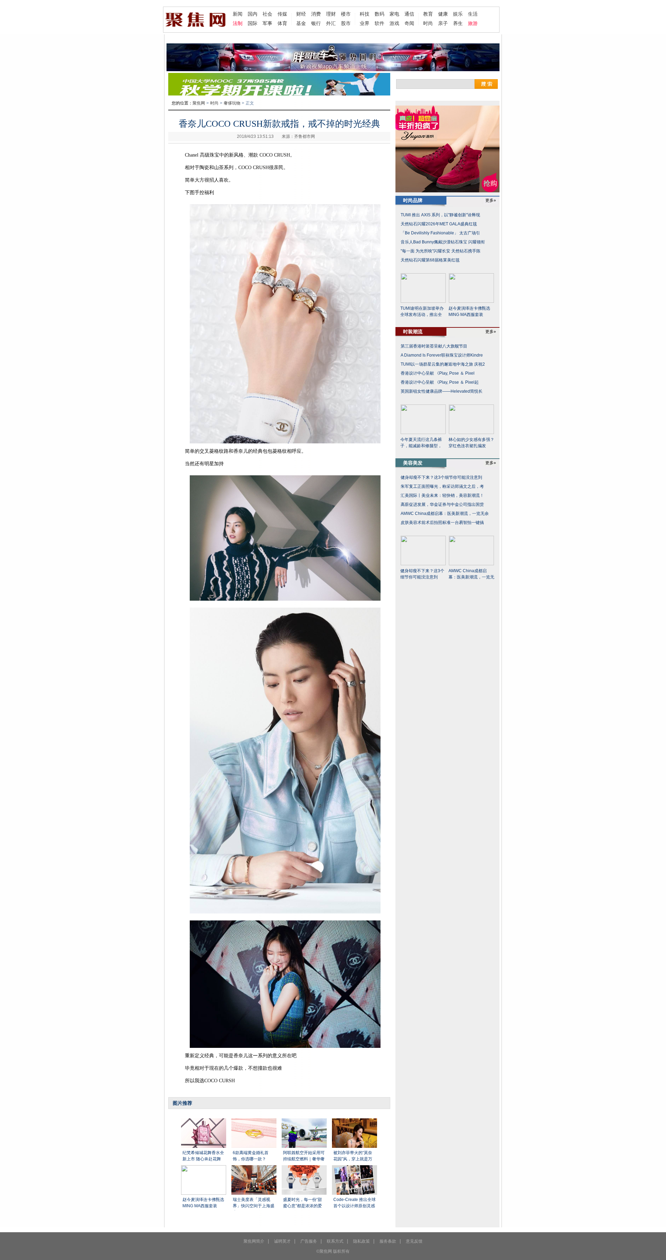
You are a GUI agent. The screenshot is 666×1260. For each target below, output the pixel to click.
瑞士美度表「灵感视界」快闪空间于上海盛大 (253, 1203)
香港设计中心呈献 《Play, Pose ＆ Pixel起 (440, 382)
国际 (252, 23)
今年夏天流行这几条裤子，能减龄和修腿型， (421, 442)
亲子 (443, 23)
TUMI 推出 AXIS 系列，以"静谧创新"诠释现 (440, 214)
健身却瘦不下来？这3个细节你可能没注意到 (441, 477)
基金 (301, 23)
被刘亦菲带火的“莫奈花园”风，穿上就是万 (352, 1155)
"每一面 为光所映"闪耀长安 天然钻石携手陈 (440, 251)
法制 (237, 23)
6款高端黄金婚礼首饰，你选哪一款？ (250, 1155)
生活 (473, 14)
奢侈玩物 (232, 103)
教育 (428, 14)
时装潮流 (412, 331)
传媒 (282, 14)
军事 (267, 23)
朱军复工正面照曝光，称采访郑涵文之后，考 (442, 486)
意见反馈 (414, 1241)
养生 (458, 23)
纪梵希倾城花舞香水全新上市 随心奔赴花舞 (203, 1155)
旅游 (473, 23)
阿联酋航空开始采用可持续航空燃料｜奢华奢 (304, 1155)
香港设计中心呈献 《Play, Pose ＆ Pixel (438, 373)
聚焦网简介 (254, 1241)
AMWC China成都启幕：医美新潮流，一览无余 (445, 513)
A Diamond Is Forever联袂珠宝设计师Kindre (442, 355)
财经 (301, 14)
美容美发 (412, 463)
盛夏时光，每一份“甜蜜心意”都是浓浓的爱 (302, 1202)
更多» (490, 200)
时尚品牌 (412, 200)
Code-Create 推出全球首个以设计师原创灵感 (354, 1202)
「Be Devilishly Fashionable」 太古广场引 (440, 233)
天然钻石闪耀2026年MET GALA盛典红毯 (439, 224)
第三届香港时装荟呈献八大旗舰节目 (434, 346)
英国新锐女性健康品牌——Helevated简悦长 (442, 391)
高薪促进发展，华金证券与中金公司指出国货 (442, 504)
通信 (409, 14)
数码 (379, 14)
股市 (346, 23)
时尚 (428, 23)
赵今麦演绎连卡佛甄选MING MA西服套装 (203, 1202)
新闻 (237, 14)
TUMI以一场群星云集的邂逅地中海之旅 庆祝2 (443, 364)
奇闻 (409, 23)
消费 (316, 14)
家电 (394, 14)
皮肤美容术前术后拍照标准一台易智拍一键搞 (442, 522)
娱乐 (458, 14)
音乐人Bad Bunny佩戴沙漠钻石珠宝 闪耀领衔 (443, 242)
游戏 (394, 23)
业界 (364, 23)
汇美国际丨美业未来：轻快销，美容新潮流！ (442, 495)
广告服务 (308, 1241)
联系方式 (335, 1241)
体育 (282, 23)
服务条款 (387, 1241)
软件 (379, 23)
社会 (267, 14)
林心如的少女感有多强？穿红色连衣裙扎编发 (471, 442)
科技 (364, 14)
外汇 (331, 23)
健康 (443, 14)
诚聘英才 (282, 1241)
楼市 (346, 14)
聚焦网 (199, 103)
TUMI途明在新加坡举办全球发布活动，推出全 (422, 311)
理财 (331, 14)
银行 (316, 23)
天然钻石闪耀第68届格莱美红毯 (430, 260)
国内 (252, 14)
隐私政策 (361, 1241)
